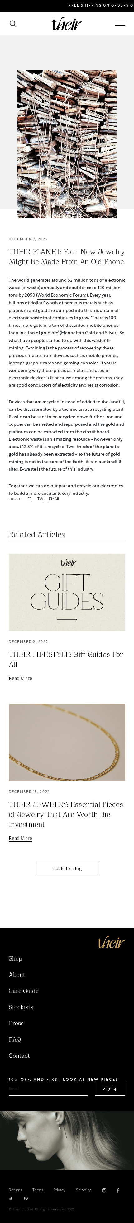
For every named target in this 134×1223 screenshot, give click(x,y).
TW (40, 499)
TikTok (11, 1198)
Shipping (83, 1190)
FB (29, 499)
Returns (15, 1190)
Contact (19, 1056)
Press (16, 1024)
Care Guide (24, 991)
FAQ (15, 1040)
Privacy (59, 1190)
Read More (20, 679)
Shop (15, 959)
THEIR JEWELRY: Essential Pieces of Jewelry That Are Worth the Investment (66, 815)
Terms (37, 1190)
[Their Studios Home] (67, 23)
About (17, 975)
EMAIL (54, 499)
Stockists (21, 1007)
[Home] (111, 942)
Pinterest (26, 1198)
